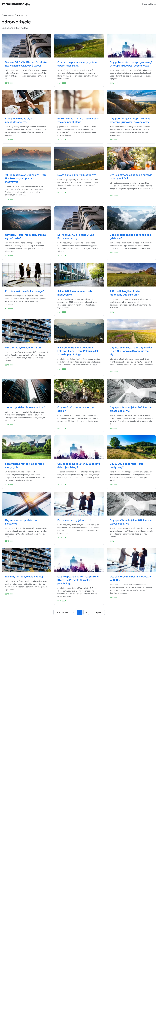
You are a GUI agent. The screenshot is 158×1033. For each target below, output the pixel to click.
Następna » (97, 612)
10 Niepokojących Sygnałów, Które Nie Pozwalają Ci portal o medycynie (26, 178)
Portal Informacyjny (16, 4)
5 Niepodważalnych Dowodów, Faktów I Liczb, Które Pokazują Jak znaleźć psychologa (78, 351)
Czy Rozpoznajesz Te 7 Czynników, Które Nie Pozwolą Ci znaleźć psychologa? (78, 580)
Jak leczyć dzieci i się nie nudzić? (25, 407)
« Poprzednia (62, 612)
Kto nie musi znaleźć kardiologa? (24, 291)
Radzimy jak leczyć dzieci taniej (24, 576)
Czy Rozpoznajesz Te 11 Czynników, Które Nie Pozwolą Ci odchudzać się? (131, 351)
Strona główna (149, 4)
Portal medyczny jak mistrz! (74, 520)
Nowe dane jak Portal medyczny (76, 174)
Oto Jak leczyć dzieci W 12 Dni (23, 347)
